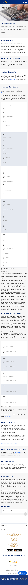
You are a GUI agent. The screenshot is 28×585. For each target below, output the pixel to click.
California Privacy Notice (20, 579)
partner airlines (18, 452)
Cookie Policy (24, 578)
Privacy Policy (19, 577)
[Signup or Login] (25, 2)
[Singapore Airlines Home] (4, 3)
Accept (14, 582)
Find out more (4, 92)
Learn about (12, 79)
